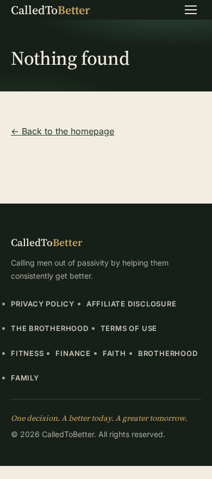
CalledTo (50, 10)
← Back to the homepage (62, 131)
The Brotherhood (50, 328)
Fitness (27, 353)
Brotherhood (168, 353)
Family (25, 377)
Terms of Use (129, 328)
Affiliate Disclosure (131, 303)
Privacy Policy (42, 303)
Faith (114, 353)
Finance (72, 353)
